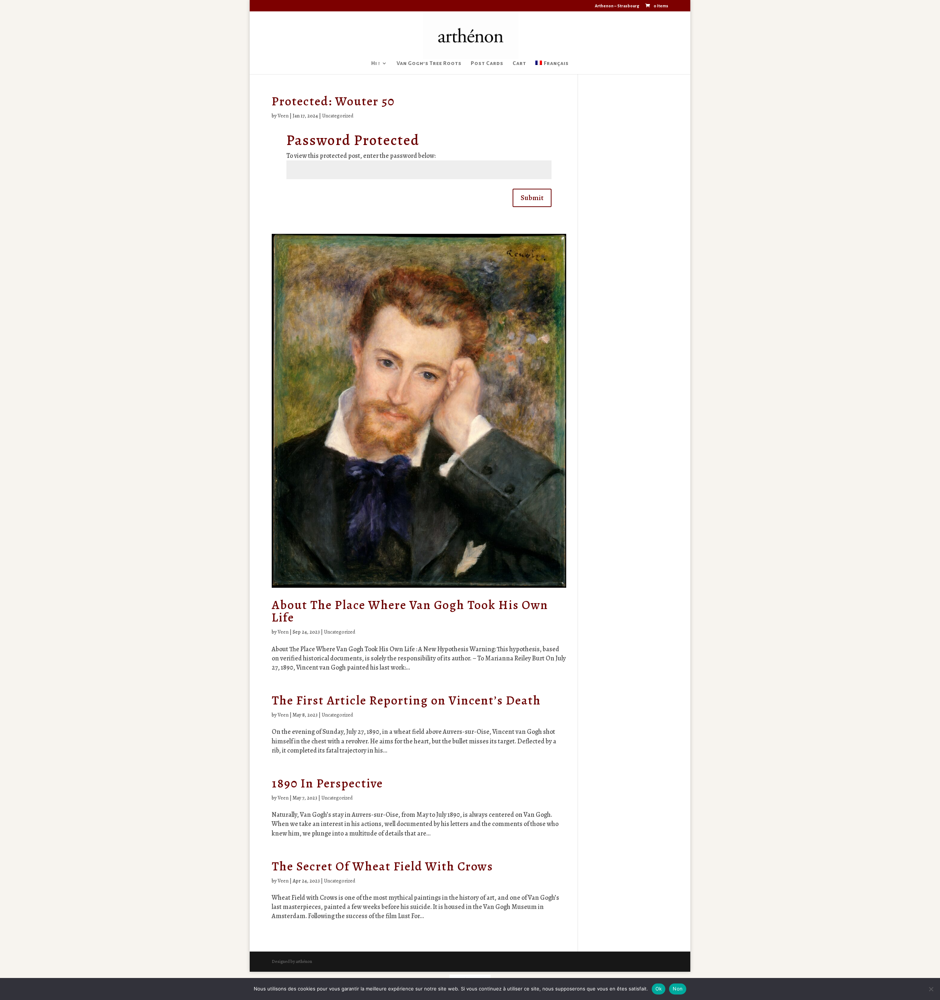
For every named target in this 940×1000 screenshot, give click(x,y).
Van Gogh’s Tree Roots (429, 63)
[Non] (930, 989)
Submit (532, 198)
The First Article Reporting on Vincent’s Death (406, 700)
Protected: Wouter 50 (333, 101)
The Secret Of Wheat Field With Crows (382, 866)
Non (678, 989)
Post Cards (487, 63)
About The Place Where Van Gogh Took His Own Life (410, 611)
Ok (658, 989)
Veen (283, 115)
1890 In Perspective (327, 783)
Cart (519, 63)
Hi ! (375, 63)
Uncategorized (337, 115)
